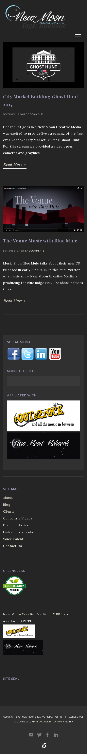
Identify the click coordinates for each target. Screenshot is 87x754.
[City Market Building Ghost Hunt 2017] (43, 89)
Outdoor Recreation (19, 532)
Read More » (15, 164)
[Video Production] (43, 30)
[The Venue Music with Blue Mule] (43, 234)
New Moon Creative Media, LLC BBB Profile (38, 614)
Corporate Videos (17, 518)
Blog (6, 504)
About (8, 498)
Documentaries (16, 525)
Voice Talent (13, 539)
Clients (9, 511)
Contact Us (12, 546)
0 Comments (36, 114)
